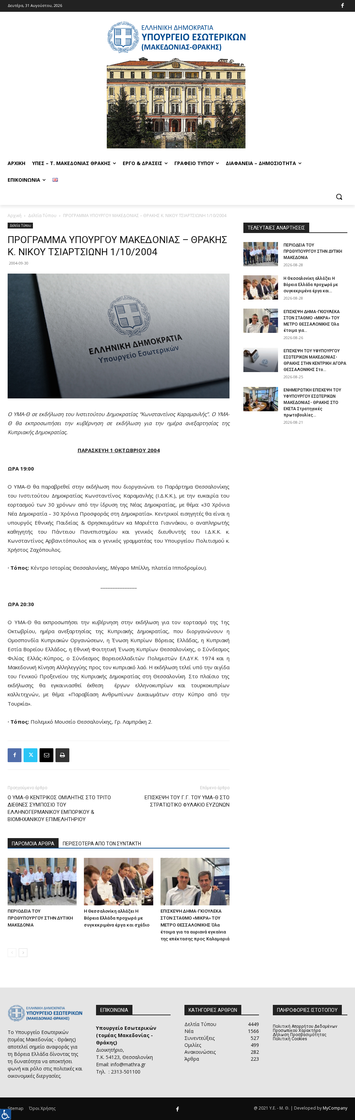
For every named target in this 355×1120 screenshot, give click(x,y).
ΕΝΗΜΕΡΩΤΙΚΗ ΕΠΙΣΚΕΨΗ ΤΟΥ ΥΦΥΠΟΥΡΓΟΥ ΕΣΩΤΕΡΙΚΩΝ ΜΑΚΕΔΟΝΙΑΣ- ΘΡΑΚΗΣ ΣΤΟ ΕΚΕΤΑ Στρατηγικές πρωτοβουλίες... (312, 402)
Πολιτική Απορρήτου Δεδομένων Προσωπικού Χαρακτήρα (305, 1028)
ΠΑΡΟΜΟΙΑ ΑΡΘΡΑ (33, 843)
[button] (339, 196)
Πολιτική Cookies (290, 1038)
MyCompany (335, 1108)
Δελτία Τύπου (42, 215)
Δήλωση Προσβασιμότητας (300, 1034)
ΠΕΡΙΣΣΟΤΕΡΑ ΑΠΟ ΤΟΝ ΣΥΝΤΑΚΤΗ (102, 843)
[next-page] (23, 952)
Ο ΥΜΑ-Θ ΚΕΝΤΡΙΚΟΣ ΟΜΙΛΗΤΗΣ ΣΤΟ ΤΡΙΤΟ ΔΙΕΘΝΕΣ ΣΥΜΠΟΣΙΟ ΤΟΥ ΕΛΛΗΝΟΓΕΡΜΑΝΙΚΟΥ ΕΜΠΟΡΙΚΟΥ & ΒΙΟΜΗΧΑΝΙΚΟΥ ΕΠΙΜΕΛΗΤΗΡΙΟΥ (59, 808)
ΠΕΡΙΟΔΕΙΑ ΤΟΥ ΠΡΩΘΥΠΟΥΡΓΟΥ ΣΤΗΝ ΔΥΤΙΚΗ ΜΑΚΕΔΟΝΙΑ (40, 918)
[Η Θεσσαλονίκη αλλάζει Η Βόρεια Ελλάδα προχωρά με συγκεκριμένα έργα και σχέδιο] (118, 881)
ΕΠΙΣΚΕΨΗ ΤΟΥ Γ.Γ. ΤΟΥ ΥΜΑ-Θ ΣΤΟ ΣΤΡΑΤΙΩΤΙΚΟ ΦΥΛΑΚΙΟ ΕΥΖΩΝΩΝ (187, 801)
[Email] (46, 755)
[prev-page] (12, 952)
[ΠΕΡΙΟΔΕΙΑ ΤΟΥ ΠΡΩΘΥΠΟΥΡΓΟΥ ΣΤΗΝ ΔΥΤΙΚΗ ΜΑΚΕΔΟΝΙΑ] (42, 881)
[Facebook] (343, 6)
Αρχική (14, 215)
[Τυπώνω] (62, 755)
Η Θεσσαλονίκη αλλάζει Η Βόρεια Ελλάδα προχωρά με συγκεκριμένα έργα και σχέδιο (116, 918)
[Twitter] (30, 755)
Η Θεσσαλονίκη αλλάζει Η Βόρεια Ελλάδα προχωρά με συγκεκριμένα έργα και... (311, 284)
